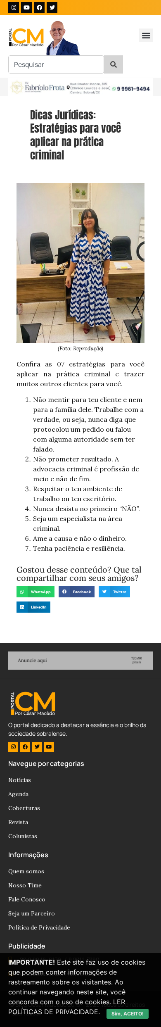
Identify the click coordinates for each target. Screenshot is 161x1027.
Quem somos (26, 871)
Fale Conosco (26, 899)
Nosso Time (25, 885)
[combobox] (56, 64)
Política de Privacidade (39, 927)
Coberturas (24, 808)
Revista (18, 822)
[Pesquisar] (113, 64)
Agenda (18, 794)
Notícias (19, 780)
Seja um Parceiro (31, 913)
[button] (146, 35)
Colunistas (22, 836)
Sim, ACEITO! (127, 1013)
